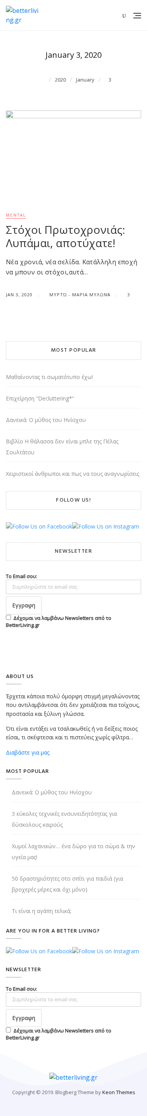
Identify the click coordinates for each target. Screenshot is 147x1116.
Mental (16, 215)
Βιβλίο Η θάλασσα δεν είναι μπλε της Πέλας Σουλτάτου (62, 447)
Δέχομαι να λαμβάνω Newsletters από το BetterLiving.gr (58, 621)
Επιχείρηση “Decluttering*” (40, 398)
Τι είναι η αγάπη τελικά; (41, 911)
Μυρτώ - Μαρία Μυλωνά (79, 294)
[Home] (43, 79)
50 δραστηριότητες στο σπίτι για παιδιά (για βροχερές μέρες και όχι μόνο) (67, 884)
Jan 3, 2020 (19, 294)
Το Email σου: (21, 576)
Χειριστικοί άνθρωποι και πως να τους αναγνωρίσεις (72, 473)
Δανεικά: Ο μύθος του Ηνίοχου (46, 420)
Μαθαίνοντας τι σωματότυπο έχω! (49, 377)
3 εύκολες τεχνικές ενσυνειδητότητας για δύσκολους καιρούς (64, 819)
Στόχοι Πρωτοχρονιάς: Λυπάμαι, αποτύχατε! (65, 236)
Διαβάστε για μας (27, 752)
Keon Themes (118, 1092)
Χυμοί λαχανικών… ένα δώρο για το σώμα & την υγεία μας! (73, 851)
